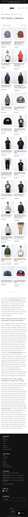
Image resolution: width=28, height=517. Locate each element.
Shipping (5, 445)
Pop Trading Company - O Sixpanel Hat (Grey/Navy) (7, 281)
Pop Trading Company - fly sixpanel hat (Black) (7, 129)
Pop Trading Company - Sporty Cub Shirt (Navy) (7, 151)
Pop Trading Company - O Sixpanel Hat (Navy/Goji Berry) (20, 281)
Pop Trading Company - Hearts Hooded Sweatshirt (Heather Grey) (7, 237)
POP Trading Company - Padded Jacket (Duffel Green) (6, 259)
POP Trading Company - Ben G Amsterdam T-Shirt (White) (20, 259)
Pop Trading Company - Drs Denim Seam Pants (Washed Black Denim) (7, 173)
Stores (4, 437)
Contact (4, 443)
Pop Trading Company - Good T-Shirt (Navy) (20, 195)
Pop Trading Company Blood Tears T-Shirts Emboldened (19, 64)
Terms (4, 441)
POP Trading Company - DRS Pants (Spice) (20, 237)
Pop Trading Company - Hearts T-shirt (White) (7, 215)
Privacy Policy (6, 447)
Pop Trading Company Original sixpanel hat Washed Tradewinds (6, 42)
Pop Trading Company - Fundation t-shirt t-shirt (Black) (20, 173)
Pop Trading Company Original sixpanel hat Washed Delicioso (19, 42)
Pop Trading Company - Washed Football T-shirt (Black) (20, 130)
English (13, 511)
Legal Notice (5, 439)
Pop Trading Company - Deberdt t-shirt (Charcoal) (7, 195)
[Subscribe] (23, 499)
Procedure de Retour (7, 449)
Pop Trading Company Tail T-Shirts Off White (7, 64)
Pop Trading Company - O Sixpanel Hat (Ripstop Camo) (20, 108)
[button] (1, 8)
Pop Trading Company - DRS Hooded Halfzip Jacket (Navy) (20, 151)
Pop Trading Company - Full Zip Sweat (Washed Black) (7, 108)
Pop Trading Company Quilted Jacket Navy (6, 86)
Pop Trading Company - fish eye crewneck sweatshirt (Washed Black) (20, 86)
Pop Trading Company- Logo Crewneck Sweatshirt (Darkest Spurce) (20, 216)
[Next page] (19, 292)
